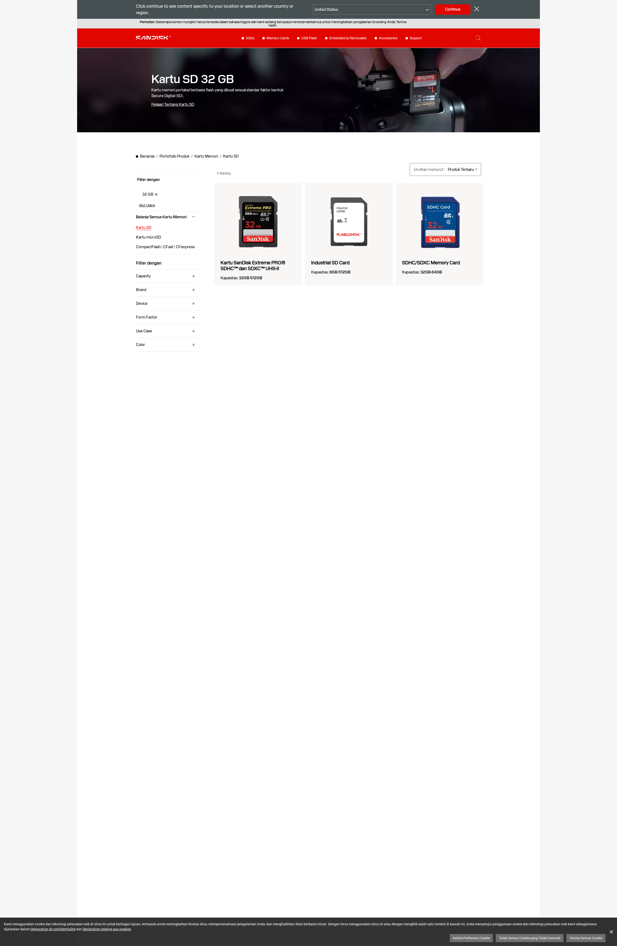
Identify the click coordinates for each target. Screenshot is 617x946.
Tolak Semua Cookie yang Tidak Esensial (529, 938)
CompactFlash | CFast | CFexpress (165, 246)
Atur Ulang (147, 205)
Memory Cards (278, 38)
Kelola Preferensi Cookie (471, 938)
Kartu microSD (148, 237)
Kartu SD (143, 227)
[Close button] (476, 9)
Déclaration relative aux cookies (107, 929)
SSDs (250, 38)
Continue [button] (453, 9)
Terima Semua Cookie (586, 938)
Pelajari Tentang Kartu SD (172, 105)
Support (416, 38)
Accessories (388, 38)
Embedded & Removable (348, 38)
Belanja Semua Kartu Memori (161, 217)
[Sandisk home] (153, 37)
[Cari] (478, 38)
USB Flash (309, 38)
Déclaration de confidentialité (53, 929)
